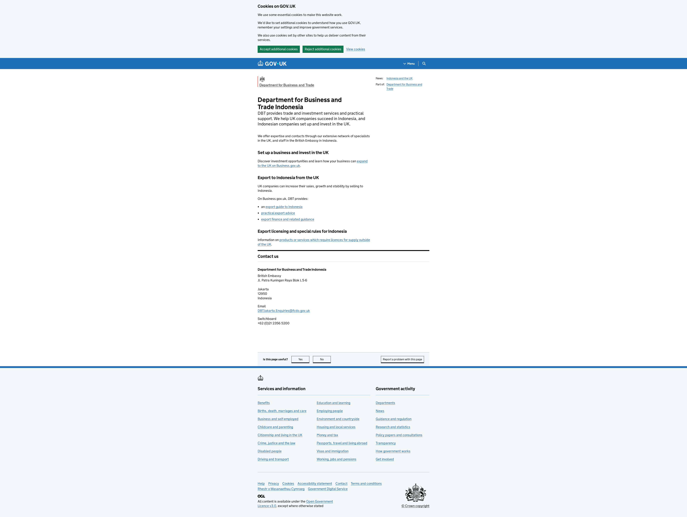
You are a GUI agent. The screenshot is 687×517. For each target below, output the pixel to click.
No (325, 359)
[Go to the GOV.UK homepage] (272, 63)
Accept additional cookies (279, 49)
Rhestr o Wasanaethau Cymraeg (281, 489)
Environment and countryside (338, 419)
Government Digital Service (328, 489)
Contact (341, 483)
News (380, 411)
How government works (393, 451)
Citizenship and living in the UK (280, 435)
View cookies (355, 49)
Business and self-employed (278, 419)
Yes (303, 359)
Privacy (273, 483)
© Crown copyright (415, 506)
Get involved (385, 459)
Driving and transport (273, 459)
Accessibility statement (315, 483)
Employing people (330, 411)
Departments (385, 403)
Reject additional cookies (323, 49)
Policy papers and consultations (399, 435)
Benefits (264, 403)
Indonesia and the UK (399, 78)
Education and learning (333, 403)
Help (261, 483)
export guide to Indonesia (284, 207)
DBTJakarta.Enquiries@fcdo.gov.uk (284, 311)
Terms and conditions (366, 483)
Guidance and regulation (393, 419)
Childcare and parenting (275, 427)
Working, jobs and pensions (336, 459)
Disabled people (270, 451)
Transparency (386, 443)
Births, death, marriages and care (282, 411)
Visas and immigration (333, 451)
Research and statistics (393, 427)
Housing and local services (336, 427)
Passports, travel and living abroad (342, 443)
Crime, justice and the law (276, 443)
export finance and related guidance (287, 219)
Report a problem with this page (402, 359)
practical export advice (278, 213)
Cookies (288, 483)
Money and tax (327, 435)
